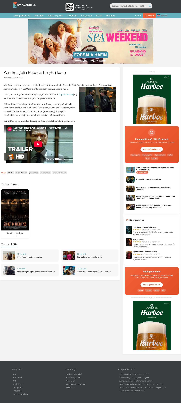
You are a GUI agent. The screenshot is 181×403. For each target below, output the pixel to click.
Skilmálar (70, 387)
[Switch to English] (162, 15)
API (14, 381)
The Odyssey (138, 239)
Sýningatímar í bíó (22, 15)
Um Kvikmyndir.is (20, 394)
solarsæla (145, 229)
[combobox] (131, 6)
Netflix (170, 155)
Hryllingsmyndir (160, 155)
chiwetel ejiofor (21, 173)
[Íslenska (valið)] (158, 15)
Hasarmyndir (135, 155)
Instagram (17, 387)
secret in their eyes (59, 173)
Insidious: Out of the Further (145, 227)
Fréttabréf (17, 377)
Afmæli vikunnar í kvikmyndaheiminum (136, 381)
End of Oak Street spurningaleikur (133, 374)
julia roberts (33, 173)
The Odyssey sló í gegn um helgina (134, 377)
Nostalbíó (39, 15)
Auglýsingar (18, 384)
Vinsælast (110, 15)
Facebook (17, 391)
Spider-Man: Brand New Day (145, 252)
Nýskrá (138, 15)
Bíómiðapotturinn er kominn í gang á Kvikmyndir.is (141, 384)
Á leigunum (86, 15)
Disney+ (154, 158)
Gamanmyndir (147, 155)
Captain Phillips (66, 94)
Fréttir (99, 15)
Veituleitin (72, 15)
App (14, 374)
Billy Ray (10, 173)
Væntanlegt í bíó (55, 15)
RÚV (147, 158)
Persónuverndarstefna (75, 384)
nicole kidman (45, 173)
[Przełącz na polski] (166, 15)
